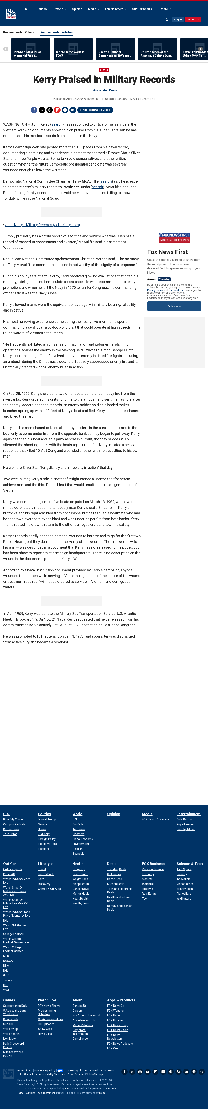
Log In (178, 19)
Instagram (140, 1072)
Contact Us (30, 1074)
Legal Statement (46, 1093)
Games (9, 1000)
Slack (171, 1072)
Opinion (77, 9)
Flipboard (57, 110)
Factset (69, 1088)
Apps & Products (121, 1000)
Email (72, 110)
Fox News (11, 14)
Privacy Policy (155, 290)
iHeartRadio (202, 1072)
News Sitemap (76, 1074)
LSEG (102, 1093)
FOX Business (153, 864)
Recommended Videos (18, 32)
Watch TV (193, 19)
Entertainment (114, 9)
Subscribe (174, 306)
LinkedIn (163, 1072)
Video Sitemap (94, 1074)
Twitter (42, 110)
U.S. (25, 9)
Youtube (148, 1072)
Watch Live (47, 1000)
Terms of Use (177, 290)
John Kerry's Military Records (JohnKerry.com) (42, 225)
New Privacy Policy (44, 1070)
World (59, 9)
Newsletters (186, 1072)
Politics (42, 9)
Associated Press (105, 90)
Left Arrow (5, 49)
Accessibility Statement (52, 1074)
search (57, 124)
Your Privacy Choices (76, 1070)
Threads (49, 110)
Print (65, 110)
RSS (179, 1072)
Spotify (194, 1072)
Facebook (34, 110)
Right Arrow (200, 49)
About (78, 1000)
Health (78, 864)
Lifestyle (45, 864)
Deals (111, 864)
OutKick (10, 864)
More (164, 9)
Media (92, 9)
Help (19, 1074)
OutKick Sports (142, 9)
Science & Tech (190, 864)
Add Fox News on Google (96, 110)
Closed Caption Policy (102, 1070)
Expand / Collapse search (167, 20)
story (104, 69)
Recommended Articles (56, 32)
